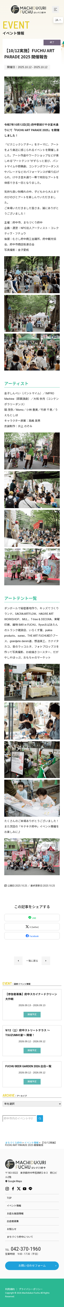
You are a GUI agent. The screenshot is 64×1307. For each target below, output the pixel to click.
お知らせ (11, 1229)
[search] (40, 1118)
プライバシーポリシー (31, 1289)
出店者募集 (13, 1221)
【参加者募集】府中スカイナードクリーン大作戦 (31, 997)
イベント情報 (14, 1205)
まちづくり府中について (20, 1236)
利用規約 (10, 1289)
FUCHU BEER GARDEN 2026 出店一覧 (28, 1066)
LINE (34, 918)
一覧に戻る (32, 960)
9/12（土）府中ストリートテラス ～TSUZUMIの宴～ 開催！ (27, 1033)
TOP (9, 1198)
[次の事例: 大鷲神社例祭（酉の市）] (46, 961)
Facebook (34, 936)
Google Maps (15, 1181)
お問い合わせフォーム (32, 1265)
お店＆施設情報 (15, 1213)
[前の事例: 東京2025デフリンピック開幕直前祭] (18, 961)
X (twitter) (34, 927)
